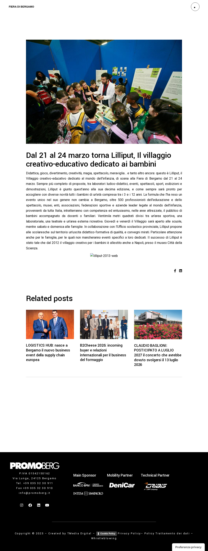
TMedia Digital (79, 533)
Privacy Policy (129, 533)
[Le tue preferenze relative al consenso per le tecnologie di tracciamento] (188, 547)
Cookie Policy (107, 533)
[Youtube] (47, 505)
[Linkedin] (38, 505)
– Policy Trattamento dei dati (165, 533)
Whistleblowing (104, 538)
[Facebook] (30, 505)
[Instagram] (21, 505)
